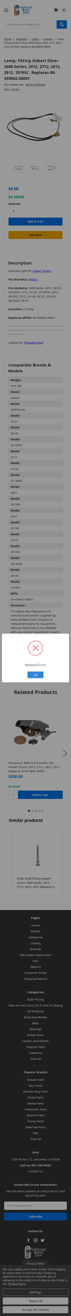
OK (36, 675)
